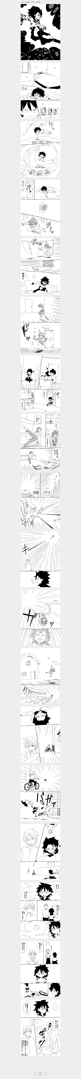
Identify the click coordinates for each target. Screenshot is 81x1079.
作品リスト (28, 2)
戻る (40, 1073)
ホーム (22, 2)
